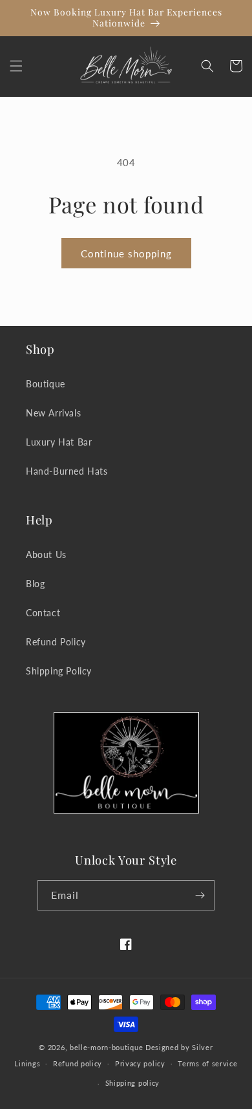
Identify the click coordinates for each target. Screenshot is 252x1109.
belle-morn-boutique (106, 1047)
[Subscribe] (199, 895)
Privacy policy (140, 1063)
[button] (16, 66)
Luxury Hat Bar (59, 441)
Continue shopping (126, 253)
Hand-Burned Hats (67, 471)
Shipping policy (132, 1083)
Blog (35, 583)
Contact (43, 612)
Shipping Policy (59, 670)
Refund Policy (56, 641)
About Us (46, 554)
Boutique (45, 383)
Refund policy (77, 1063)
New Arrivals (53, 412)
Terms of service (207, 1063)
